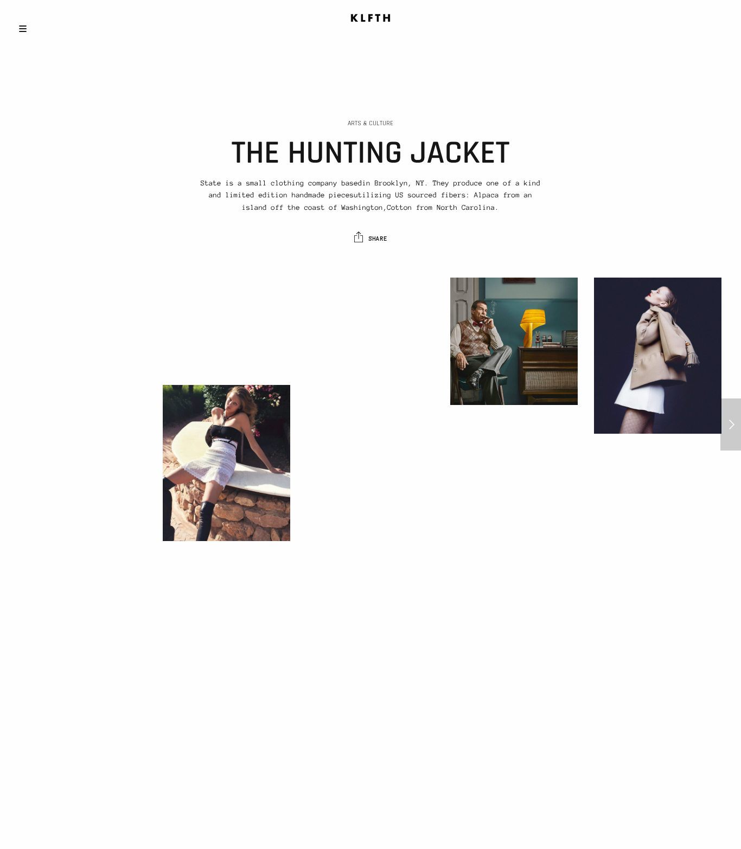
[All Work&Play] (730, 424)
